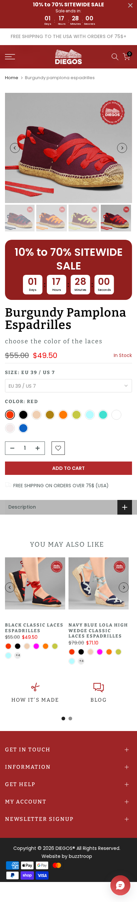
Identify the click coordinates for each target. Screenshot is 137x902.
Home (11, 77)
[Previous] (15, 148)
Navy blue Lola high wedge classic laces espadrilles (98, 630)
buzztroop (80, 856)
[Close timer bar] (130, 5)
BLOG (98, 700)
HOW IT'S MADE (35, 700)
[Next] (122, 148)
